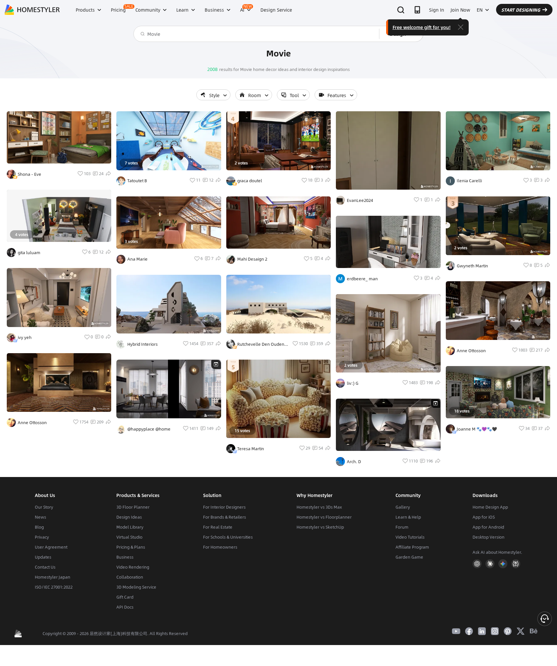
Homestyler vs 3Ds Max (319, 507)
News (40, 517)
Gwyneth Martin (472, 266)
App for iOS (484, 517)
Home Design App (490, 507)
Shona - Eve (29, 174)
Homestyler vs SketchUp (320, 527)
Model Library (129, 527)
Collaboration (129, 577)
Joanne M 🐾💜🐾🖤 (477, 429)
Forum (402, 527)
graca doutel (249, 180)
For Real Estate (217, 527)
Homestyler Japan (52, 577)
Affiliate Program (412, 547)
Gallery (403, 507)
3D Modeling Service (136, 587)
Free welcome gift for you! (422, 27)
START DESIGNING (520, 9)
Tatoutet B (137, 180)
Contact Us (45, 567)
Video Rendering (132, 567)
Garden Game (409, 557)
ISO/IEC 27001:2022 (54, 587)
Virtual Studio (129, 537)
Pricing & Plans (130, 547)
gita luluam (29, 252)
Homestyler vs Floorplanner (324, 517)
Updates (43, 557)
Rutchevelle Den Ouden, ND (261, 344)
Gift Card (124, 597)
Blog (39, 527)
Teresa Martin (250, 448)
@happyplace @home (149, 429)
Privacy (42, 537)
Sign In (436, 9)
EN (480, 9)
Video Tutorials (410, 537)
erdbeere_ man (362, 278)
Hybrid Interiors (142, 344)
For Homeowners (220, 547)
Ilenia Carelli (469, 180)
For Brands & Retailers (224, 517)
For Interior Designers (224, 507)
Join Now (460, 9)
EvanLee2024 (360, 200)
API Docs (124, 607)
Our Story (44, 507)
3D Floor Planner (133, 507)
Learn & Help (408, 517)
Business (124, 557)
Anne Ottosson (32, 422)
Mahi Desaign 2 (252, 259)
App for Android (488, 527)
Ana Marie (137, 259)
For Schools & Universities (228, 537)
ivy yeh (25, 337)
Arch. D (354, 461)
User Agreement (51, 547)
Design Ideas (129, 517)
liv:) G (352, 383)
